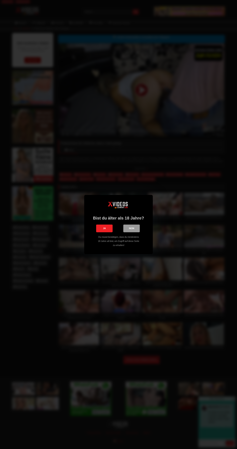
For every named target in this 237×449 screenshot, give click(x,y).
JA (104, 228)
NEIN (131, 228)
